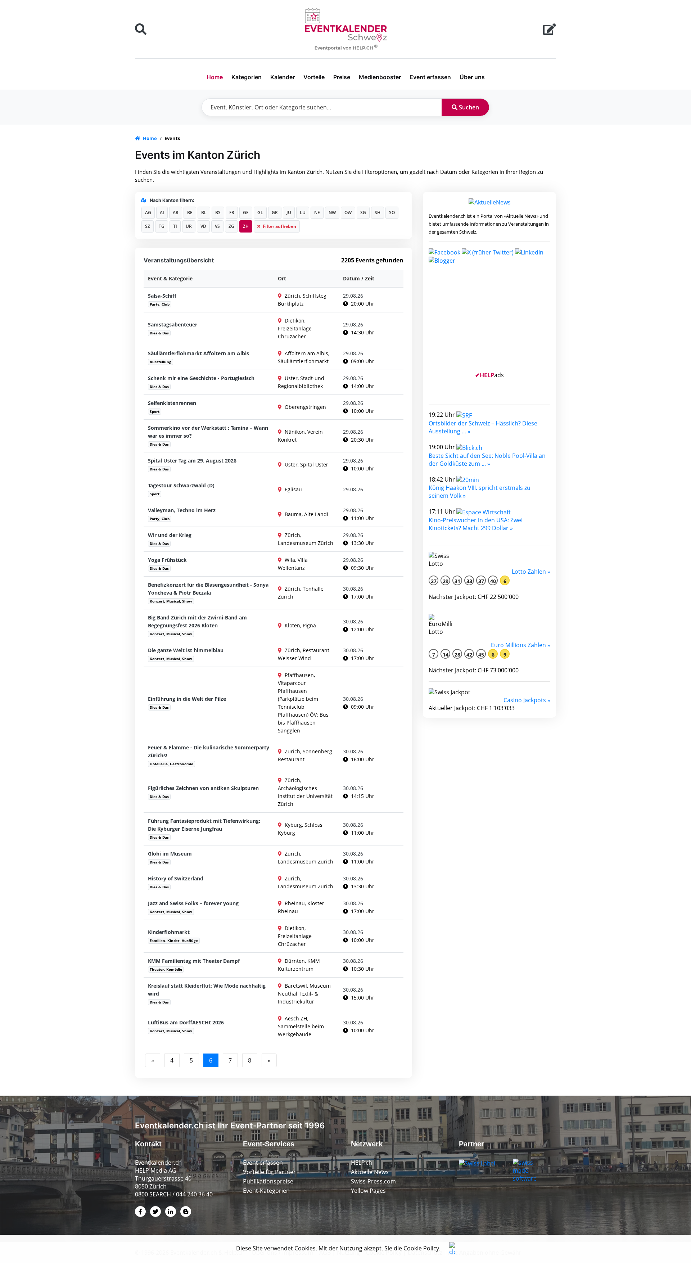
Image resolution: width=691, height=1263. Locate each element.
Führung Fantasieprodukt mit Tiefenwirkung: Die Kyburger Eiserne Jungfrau (204, 824)
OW (348, 212)
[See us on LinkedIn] (529, 252)
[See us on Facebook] (444, 252)
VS (217, 226)
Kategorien (246, 77)
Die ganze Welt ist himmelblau (185, 650)
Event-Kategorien (266, 1191)
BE (190, 212)
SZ (147, 226)
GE (246, 212)
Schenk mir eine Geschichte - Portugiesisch (201, 378)
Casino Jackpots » (526, 700)
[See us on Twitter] (488, 252)
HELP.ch (361, 1163)
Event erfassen (430, 77)
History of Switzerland (175, 878)
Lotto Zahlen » (531, 572)
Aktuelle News (370, 1172)
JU (288, 212)
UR (189, 226)
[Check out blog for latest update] (442, 260)
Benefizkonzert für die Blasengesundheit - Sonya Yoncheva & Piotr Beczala (208, 588)
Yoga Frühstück (167, 559)
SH (377, 212)
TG (161, 226)
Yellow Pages (368, 1191)
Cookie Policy (421, 1248)
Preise (341, 77)
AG (148, 212)
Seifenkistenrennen (172, 403)
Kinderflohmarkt (169, 932)
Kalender (282, 77)
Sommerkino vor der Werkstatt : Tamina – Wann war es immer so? (208, 431)
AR (176, 212)
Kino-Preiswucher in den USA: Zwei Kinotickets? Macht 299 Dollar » (476, 524)
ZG (231, 226)
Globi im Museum (170, 853)
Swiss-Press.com (373, 1181)
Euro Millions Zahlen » (520, 645)
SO (392, 212)
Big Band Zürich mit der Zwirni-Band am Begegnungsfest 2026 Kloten (197, 621)
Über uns (472, 77)
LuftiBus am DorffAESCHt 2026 (186, 1022)
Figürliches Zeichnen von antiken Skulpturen (203, 788)
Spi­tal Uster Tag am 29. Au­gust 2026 (192, 460)
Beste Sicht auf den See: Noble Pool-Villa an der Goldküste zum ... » (487, 460)
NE (317, 212)
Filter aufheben (279, 226)
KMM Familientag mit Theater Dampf (194, 960)
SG (363, 212)
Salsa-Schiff (162, 295)
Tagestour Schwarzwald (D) (181, 485)
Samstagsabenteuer (172, 324)
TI (175, 226)
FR (231, 212)
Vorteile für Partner (269, 1172)
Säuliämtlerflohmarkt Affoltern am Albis (198, 353)
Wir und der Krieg (169, 535)
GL (260, 212)
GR (275, 212)
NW (332, 212)
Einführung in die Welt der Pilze (187, 698)
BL (204, 212)
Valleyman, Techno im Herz (182, 510)
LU (303, 212)
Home (215, 77)
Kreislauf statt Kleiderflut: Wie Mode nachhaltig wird (207, 989)
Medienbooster (380, 77)
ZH (246, 226)
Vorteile (314, 77)
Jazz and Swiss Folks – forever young (193, 903)
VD (203, 226)
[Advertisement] (489, 320)
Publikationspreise (268, 1181)
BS (218, 212)
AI (162, 212)
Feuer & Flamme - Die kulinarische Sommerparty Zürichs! (208, 751)
